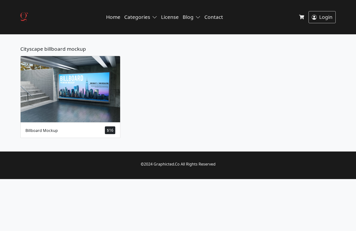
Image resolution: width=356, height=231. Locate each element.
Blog (188, 17)
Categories (137, 17)
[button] (155, 17)
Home (113, 17)
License (170, 17)
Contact (213, 17)
